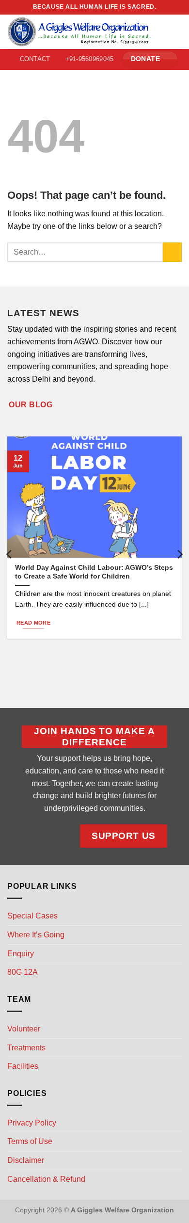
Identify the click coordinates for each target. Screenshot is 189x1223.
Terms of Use (29, 1141)
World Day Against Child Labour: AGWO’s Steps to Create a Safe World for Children (94, 572)
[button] (176, 32)
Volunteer (23, 1029)
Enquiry (20, 953)
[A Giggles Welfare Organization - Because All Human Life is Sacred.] (79, 32)
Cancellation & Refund (46, 1179)
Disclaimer (25, 1160)
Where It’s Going (35, 935)
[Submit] (172, 251)
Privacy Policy (31, 1123)
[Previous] (10, 554)
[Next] (179, 554)
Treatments (26, 1048)
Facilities (22, 1066)
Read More (33, 623)
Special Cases (32, 916)
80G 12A (22, 972)
